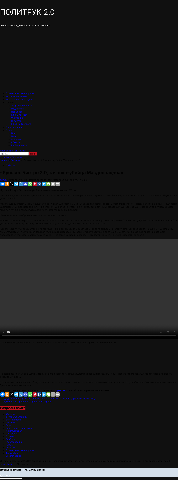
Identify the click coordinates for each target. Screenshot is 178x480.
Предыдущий (48, 398)
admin (3, 179)
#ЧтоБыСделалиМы (16, 96)
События (16, 139)
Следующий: (25, 401)
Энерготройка (13, 455)
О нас (9, 130)
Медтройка (17, 108)
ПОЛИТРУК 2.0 (27, 12)
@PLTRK (61, 390)
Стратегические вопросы (20, 93)
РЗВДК (9, 444)
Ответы (15, 136)
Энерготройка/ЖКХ (21, 105)
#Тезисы (15, 142)
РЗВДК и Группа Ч (21, 124)
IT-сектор (16, 120)
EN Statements (19, 145)
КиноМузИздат (19, 114)
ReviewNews (6, 464)
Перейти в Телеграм (11, 157)
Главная (4, 160)
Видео (9, 425)
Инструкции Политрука (19, 99)
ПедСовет (16, 111)
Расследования (14, 127)
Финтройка (17, 117)
